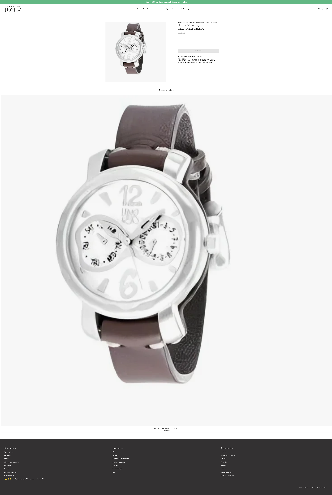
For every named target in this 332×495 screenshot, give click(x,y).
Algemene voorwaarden (11, 462)
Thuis (179, 22)
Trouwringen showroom (228, 455)
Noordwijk (7, 455)
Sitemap (7, 469)
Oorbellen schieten (226, 472)
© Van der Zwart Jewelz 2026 (307, 488)
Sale (113, 472)
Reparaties (224, 469)
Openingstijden (9, 452)
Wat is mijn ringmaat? (227, 475)
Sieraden (115, 455)
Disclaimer (7, 465)
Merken (114, 452)
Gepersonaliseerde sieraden (121, 458)
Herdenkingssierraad (118, 462)
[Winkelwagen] (327, 9)
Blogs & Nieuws (9, 475)
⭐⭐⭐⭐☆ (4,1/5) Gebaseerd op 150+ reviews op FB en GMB (24, 479)
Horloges (115, 465)
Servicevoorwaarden (10, 472)
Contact (223, 452)
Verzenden (224, 462)
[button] (141, 9)
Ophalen (223, 465)
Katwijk (6, 458)
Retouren (223, 458)
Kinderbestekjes (117, 469)
